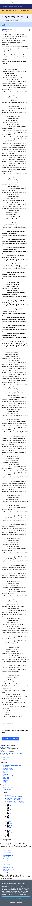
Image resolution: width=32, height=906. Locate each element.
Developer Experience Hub (12, 765)
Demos (5, 766)
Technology (7, 852)
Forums (5, 771)
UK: (14, 798)
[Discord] (8, 818)
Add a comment (7, 723)
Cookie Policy (13, 891)
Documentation (8, 768)
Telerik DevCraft (5, 747)
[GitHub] (8, 816)
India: (14, 799)
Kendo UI (3, 750)
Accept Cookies (16, 898)
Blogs (5, 773)
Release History (8, 770)
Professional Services (10, 776)
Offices (5, 860)
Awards (5, 854)
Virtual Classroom (9, 779)
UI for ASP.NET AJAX (17, 6)
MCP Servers (4, 753)
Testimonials (7, 789)
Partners (6, 777)
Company (6, 851)
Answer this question (10, 738)
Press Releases (8, 855)
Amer (5, 29)
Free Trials (6, 758)
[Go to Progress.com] (5, 840)
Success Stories (8, 788)
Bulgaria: (15, 801)
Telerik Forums (7, 6)
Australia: (15, 803)
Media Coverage (8, 857)
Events (5, 780)
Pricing (5, 759)
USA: (14, 796)
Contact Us (7, 795)
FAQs (5, 782)
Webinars (6, 774)
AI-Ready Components (16, 753)
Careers (5, 858)
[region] (16, 893)
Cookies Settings (16, 902)
